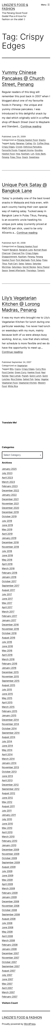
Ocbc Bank (40, 153)
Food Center (8, 372)
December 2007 (10, 953)
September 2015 (10, 680)
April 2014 (7, 754)
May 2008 (7, 931)
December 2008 (10, 901)
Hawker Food (8, 153)
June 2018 (7, 555)
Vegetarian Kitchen (28, 382)
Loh (32, 153)
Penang (5, 157)
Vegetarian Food (10, 382)
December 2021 (10, 499)
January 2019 (9, 538)
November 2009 (10, 854)
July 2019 (7, 521)
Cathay (28, 143)
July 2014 (7, 741)
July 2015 (7, 689)
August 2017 (8, 590)
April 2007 (7, 988)
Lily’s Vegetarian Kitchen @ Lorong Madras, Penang (21, 304)
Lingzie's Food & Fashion (22, 1017)
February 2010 (9, 841)
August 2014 (8, 737)
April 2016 (7, 655)
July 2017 (7, 594)
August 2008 (9, 918)
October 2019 (9, 516)
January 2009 (9, 897)
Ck (34, 143)
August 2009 (9, 867)
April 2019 (7, 533)
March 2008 (8, 940)
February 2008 (10, 944)
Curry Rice (41, 369)
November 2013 (10, 767)
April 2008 (7, 936)
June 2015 (7, 693)
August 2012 (8, 793)
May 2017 (7, 603)
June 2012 (7, 797)
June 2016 (7, 646)
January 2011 (9, 815)
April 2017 (7, 607)
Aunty (12, 143)
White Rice (13, 386)
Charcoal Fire (18, 253)
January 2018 (9, 577)
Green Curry (20, 372)
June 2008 (7, 927)
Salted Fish (28, 379)
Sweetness (34, 157)
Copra (18, 369)
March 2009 (8, 888)
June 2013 (7, 776)
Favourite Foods (9, 150)
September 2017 (10, 585)
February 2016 (9, 663)
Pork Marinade (23, 260)
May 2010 (7, 828)
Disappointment (9, 256)
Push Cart (13, 263)
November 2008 (10, 905)
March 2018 (8, 568)
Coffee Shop (43, 143)
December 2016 (10, 624)
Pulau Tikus (15, 157)
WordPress (29, 1024)
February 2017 (9, 616)
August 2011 (8, 806)
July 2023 (7, 473)
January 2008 (9, 949)
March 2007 (8, 992)
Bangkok (14, 250)
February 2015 (9, 711)
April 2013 (7, 780)
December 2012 (10, 784)
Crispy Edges (8, 147)
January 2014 (9, 763)
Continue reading (31, 126)
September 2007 (11, 966)
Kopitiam (25, 153)
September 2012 (10, 789)
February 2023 (10, 486)
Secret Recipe (29, 267)
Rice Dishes (16, 379)
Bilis (12, 369)
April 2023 (7, 477)
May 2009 (7, 879)
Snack (25, 157)
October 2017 (9, 581)
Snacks (42, 140)
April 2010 (7, 832)
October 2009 (9, 858)
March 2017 (8, 611)
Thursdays (31, 270)
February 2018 (9, 572)
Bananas (20, 143)
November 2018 (10, 546)
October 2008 (9, 910)
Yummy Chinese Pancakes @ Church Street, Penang (23, 78)
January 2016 (9, 668)
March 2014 (8, 758)
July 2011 (7, 810)
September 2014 (11, 732)
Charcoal (6, 253)
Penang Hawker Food (27, 140)
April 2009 (7, 884)
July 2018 (7, 551)
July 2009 (7, 871)
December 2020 (10, 507)
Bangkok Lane (26, 250)
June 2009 (7, 875)
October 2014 (9, 728)
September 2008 (11, 914)
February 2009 (10, 893)
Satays (28, 263)
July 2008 (7, 923)
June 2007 (7, 979)
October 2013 (9, 771)
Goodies (39, 150)
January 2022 (9, 494)
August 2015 (8, 685)
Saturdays (16, 267)
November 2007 (10, 957)
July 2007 (7, 975)
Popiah (25, 376)
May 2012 (7, 802)
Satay (21, 263)
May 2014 (7, 750)
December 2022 (10, 490)
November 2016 (10, 629)
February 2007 (9, 996)
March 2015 (8, 707)
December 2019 (10, 512)
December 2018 (10, 542)
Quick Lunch (35, 376)
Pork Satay (36, 260)
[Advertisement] (14, 436)
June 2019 (7, 525)
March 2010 (8, 836)
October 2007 (9, 962)
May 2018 (7, 559)
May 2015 (7, 698)
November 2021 (10, 503)
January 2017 (9, 620)
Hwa (18, 153)
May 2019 (7, 529)
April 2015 (7, 702)
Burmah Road (40, 250)
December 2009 (10, 849)
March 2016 (8, 659)
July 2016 (7, 642)
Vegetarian (22, 365)
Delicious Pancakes (32, 147)
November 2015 (10, 676)
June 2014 (7, 745)
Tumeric (41, 270)
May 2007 (7, 983)
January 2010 (9, 845)
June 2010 (7, 823)
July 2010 (7, 819)
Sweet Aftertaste (17, 270)
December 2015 (10, 672)
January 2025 (9, 469)
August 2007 (8, 970)
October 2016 (9, 633)
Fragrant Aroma (25, 150)
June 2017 (7, 598)
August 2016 (8, 637)
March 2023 (8, 482)
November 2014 (10, 724)
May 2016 (7, 650)
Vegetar (44, 379)
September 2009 (11, 862)
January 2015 (9, 715)
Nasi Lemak (15, 376)
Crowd (19, 147)
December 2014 (10, 719)
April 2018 (7, 564)
